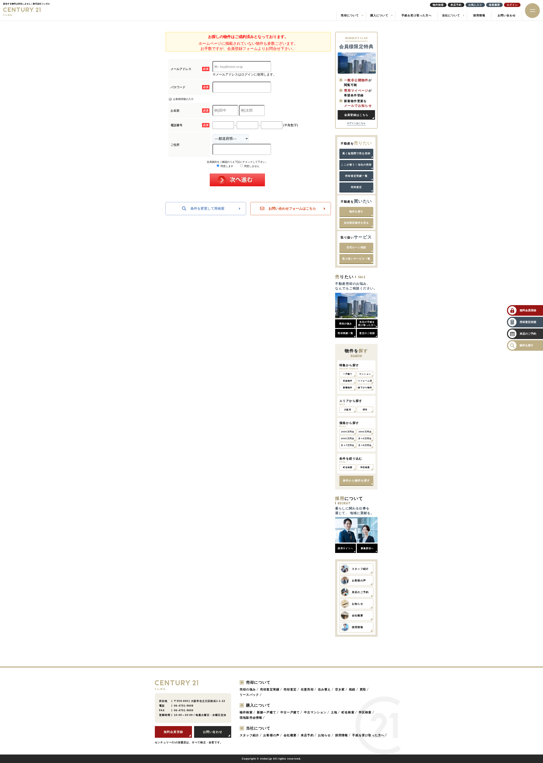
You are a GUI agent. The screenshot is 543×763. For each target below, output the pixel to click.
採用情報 (479, 15)
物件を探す (356, 211)
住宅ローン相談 (356, 247)
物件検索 (246, 712)
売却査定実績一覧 (356, 175)
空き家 (340, 689)
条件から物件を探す (356, 480)
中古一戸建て (290, 712)
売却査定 (356, 187)
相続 (352, 689)
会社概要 (290, 735)
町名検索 (347, 712)
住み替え (324, 689)
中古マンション (315, 712)
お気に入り (475, 4)
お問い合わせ (507, 15)
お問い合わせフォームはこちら (292, 208)
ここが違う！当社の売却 (356, 164)
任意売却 (307, 689)
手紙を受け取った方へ (417, 15)
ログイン (512, 4)
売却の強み (248, 689)
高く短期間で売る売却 (356, 153)
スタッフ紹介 (249, 735)
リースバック (249, 694)
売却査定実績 (269, 689)
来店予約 (307, 735)
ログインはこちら (356, 123)
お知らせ (324, 735)
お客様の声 (271, 735)
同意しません (251, 166)
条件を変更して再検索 (207, 208)
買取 (363, 689)
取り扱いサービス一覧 (356, 258)
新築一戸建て (266, 712)
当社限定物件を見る (356, 222)
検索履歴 (494, 4)
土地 (334, 712)
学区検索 (365, 712)
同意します (226, 166)
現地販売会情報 (251, 717)
